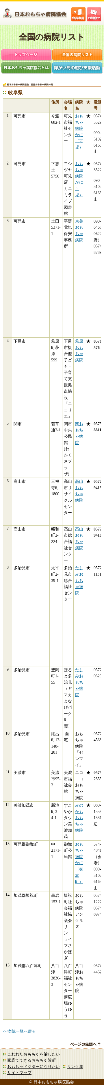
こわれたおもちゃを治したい (33, 1054)
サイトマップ (19, 1072)
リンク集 (75, 1066)
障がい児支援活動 (77, 68)
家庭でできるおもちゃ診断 (31, 1060)
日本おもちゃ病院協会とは (26, 68)
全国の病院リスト (77, 55)
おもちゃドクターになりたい (33, 1066)
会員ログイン (78, 14)
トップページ (26, 55)
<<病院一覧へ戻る (19, 1031)
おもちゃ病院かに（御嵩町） (79, 863)
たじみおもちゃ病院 (79, 580)
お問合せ (94, 14)
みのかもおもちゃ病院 (79, 817)
